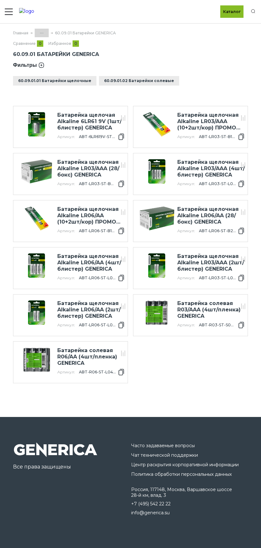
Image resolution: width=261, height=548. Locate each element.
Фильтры (25, 65)
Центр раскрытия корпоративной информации (185, 465)
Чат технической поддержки (164, 455)
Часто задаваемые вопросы (163, 445)
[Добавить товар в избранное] (123, 111)
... (42, 31)
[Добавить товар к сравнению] (123, 118)
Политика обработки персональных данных (181, 474)
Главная (20, 33)
